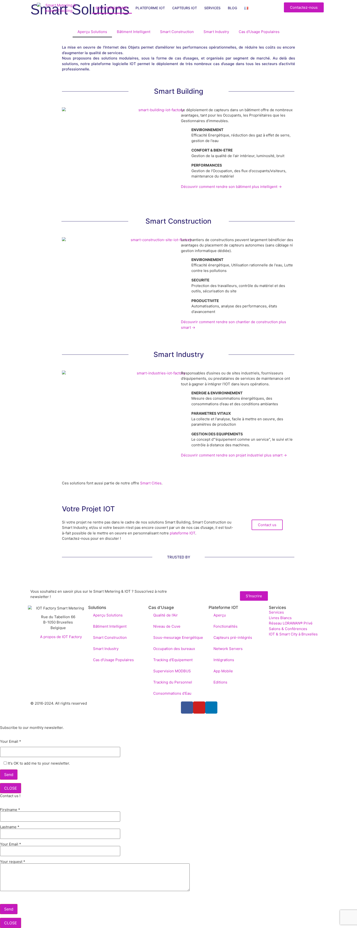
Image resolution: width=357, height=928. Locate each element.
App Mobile (223, 671)
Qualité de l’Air (165, 615)
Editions (220, 682)
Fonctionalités (225, 626)
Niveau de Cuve (166, 626)
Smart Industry (216, 31)
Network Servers (228, 648)
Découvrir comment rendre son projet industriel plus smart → (234, 455)
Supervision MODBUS (172, 671)
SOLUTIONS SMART (111, 8)
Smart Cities (151, 483)
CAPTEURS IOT (184, 8)
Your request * (12, 862)
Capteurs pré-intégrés (232, 637)
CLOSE (10, 788)
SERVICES (212, 8)
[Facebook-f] (187, 707)
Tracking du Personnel (172, 682)
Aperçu (219, 615)
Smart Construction (177, 31)
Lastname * (9, 827)
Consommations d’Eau (172, 693)
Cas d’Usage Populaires (259, 31)
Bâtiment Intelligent (133, 31)
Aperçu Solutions (92, 31)
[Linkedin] (211, 707)
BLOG (232, 8)
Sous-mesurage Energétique (178, 637)
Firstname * (10, 810)
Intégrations (223, 660)
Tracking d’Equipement (173, 660)
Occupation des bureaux (174, 648)
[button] (267, 525)
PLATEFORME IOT (150, 8)
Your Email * (10, 742)
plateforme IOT (182, 533)
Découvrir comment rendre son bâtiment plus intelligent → (231, 186)
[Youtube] (199, 707)
